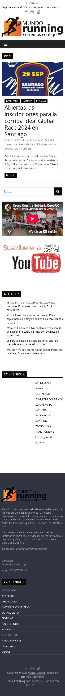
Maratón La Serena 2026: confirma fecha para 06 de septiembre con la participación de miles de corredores (31, 7)
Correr (8, 144)
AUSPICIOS (41, 388)
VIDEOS (39, 442)
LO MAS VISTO (43, 404)
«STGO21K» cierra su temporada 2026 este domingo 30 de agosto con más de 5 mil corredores (31, 306)
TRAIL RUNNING (44, 431)
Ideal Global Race (38, 144)
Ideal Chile (24, 144)
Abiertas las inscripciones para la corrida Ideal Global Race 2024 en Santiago (31, 121)
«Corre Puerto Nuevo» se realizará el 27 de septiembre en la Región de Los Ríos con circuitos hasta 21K (35, 319)
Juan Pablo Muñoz (34, 140)
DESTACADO (12, 101)
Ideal (14, 144)
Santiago (27, 148)
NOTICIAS (27, 101)
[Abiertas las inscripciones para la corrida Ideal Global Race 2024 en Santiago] (32, 64)
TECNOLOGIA (43, 426)
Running (17, 148)
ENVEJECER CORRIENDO (49, 399)
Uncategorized (43, 437)
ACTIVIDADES (43, 383)
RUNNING (41, 101)
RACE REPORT (43, 415)
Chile (50, 140)
